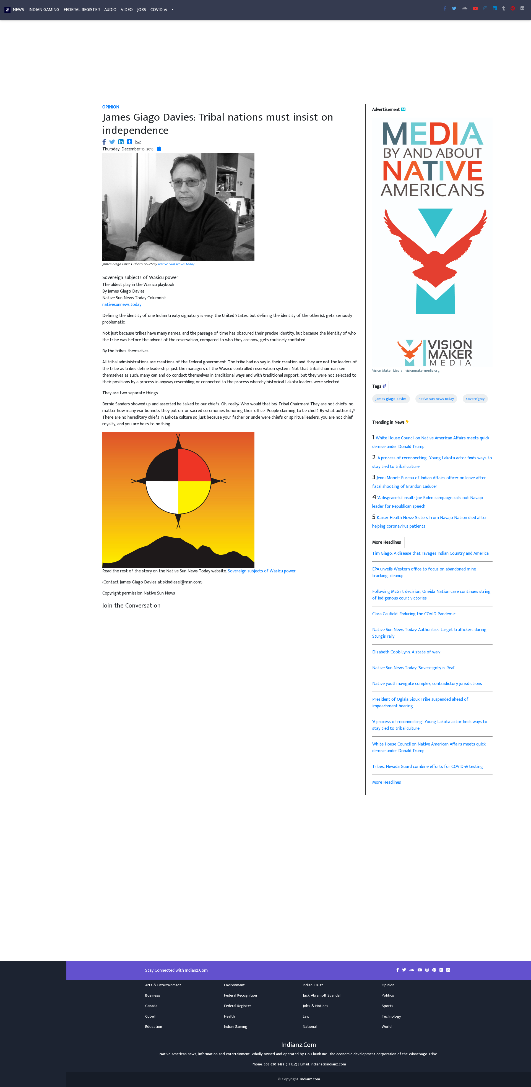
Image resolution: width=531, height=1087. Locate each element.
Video (127, 10)
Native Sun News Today (176, 264)
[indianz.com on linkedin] (448, 970)
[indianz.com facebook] (445, 8)
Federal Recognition (240, 995)
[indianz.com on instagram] (427, 970)
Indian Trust (313, 985)
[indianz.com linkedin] (495, 8)
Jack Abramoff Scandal (321, 995)
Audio (110, 10)
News (18, 10)
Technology (391, 1016)
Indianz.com (310, 1079)
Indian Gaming (43, 10)
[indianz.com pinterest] (512, 8)
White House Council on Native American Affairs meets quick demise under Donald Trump (429, 748)
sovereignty (475, 399)
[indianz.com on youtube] (475, 8)
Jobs (141, 10)
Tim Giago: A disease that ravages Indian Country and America (430, 553)
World (387, 1026)
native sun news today (436, 399)
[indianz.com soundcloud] (465, 8)
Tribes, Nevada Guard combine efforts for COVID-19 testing (427, 766)
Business (152, 995)
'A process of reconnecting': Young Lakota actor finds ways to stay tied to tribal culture (429, 725)
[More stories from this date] (159, 149)
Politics (388, 995)
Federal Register (82, 10)
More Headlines (386, 782)
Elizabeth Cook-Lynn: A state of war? (406, 652)
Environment (234, 985)
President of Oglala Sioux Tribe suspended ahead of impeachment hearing (420, 703)
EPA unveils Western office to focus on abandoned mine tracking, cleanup (424, 572)
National (310, 1026)
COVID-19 (158, 10)
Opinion (388, 985)
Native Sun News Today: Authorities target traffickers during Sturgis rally (429, 633)
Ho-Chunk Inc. (316, 1054)
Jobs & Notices (315, 1006)
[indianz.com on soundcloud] (412, 970)
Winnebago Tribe (423, 1054)
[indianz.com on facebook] (398, 970)
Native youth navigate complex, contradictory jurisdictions (427, 683)
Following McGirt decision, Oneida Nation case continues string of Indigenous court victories (431, 595)
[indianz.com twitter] (454, 8)
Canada (151, 1006)
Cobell (150, 1016)
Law (306, 1016)
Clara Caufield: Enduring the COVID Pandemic (413, 614)
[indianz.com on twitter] (404, 970)
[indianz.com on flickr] (522, 8)
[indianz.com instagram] (485, 8)
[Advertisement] (264, 63)
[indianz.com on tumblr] (503, 8)
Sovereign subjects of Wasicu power (262, 571)
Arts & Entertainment (163, 985)
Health (229, 1016)
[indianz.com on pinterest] (434, 970)
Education (153, 1026)
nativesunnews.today (121, 304)
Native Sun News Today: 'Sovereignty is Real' (413, 668)
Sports (387, 1006)
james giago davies (391, 399)
